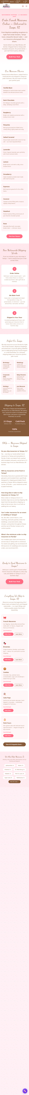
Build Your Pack (14, 57)
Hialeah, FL (8, 773)
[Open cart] (23, 6)
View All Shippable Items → (14, 744)
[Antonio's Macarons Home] (6, 6)
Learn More (18, 634)
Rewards (12, 1)
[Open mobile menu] (26, 6)
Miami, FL (20, 765)
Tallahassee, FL (21, 777)
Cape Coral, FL (8, 777)
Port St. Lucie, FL (19, 773)
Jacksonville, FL (10, 765)
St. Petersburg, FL (20, 769)
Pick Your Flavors (14, 236)
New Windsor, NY (6, 1)
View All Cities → (14, 781)
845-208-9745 (18, 1)
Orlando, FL (8, 769)
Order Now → (8, 634)
